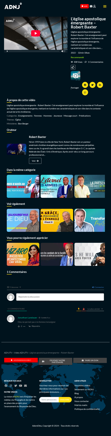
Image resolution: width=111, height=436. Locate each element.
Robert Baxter (37, 136)
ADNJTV (8, 352)
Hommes (47, 115)
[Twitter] (16, 386)
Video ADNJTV (21, 352)
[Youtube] (20, 386)
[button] (104, 6)
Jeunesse (57, 115)
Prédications (85, 115)
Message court (70, 115)
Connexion (99, 287)
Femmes (38, 115)
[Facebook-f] (6, 386)
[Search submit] (77, 6)
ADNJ (17, 396)
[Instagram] (11, 386)
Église (18, 119)
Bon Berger (23, 123)
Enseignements (25, 115)
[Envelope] (25, 386)
